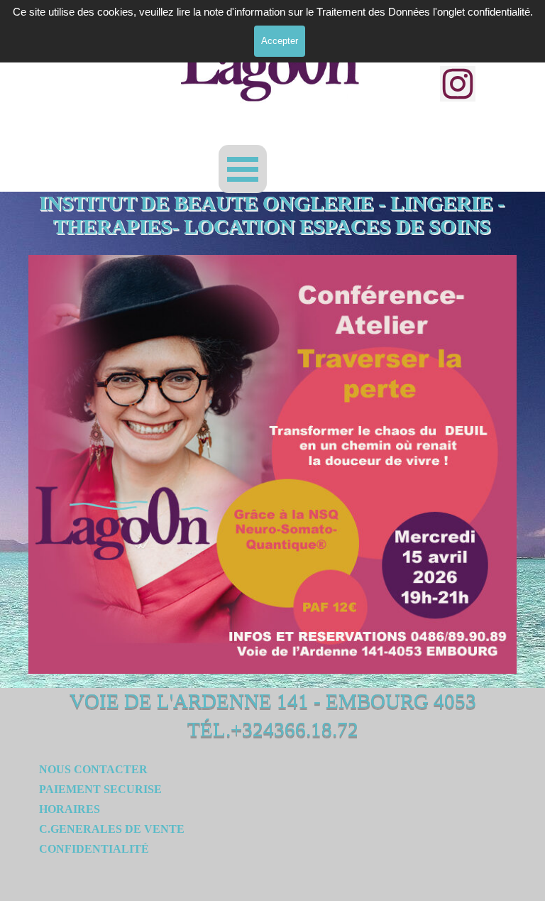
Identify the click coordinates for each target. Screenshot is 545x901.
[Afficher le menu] (243, 169)
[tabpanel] (137, 818)
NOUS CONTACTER (93, 769)
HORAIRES (69, 809)
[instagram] (457, 84)
